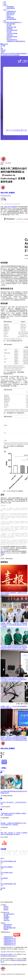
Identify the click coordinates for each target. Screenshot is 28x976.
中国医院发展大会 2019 (10, 941)
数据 (5, 5)
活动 (5, 9)
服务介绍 (6, 906)
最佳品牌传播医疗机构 (10, 927)
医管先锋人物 (10, 14)
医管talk (9, 16)
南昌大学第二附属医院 (10, 206)
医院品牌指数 (10, 6)
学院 (5, 20)
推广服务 (6, 915)
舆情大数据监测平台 (9, 914)
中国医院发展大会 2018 (10, 943)
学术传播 (6, 918)
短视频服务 (7, 917)
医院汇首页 (5, 44)
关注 (5, 3)
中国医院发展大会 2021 (10, 940)
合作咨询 (6, 908)
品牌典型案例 (10, 17)
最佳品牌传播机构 (11, 19)
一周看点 (3, 768)
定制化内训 (7, 920)
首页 (5, 2)
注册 (4, 50)
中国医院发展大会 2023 (10, 938)
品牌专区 (6, 929)
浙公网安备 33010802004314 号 (9, 956)
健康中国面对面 (11, 13)
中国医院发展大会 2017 (10, 944)
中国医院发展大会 (11, 11)
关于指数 (3, 45)
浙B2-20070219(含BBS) (7, 954)
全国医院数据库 (11, 8)
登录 (2, 50)
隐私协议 (6, 909)
